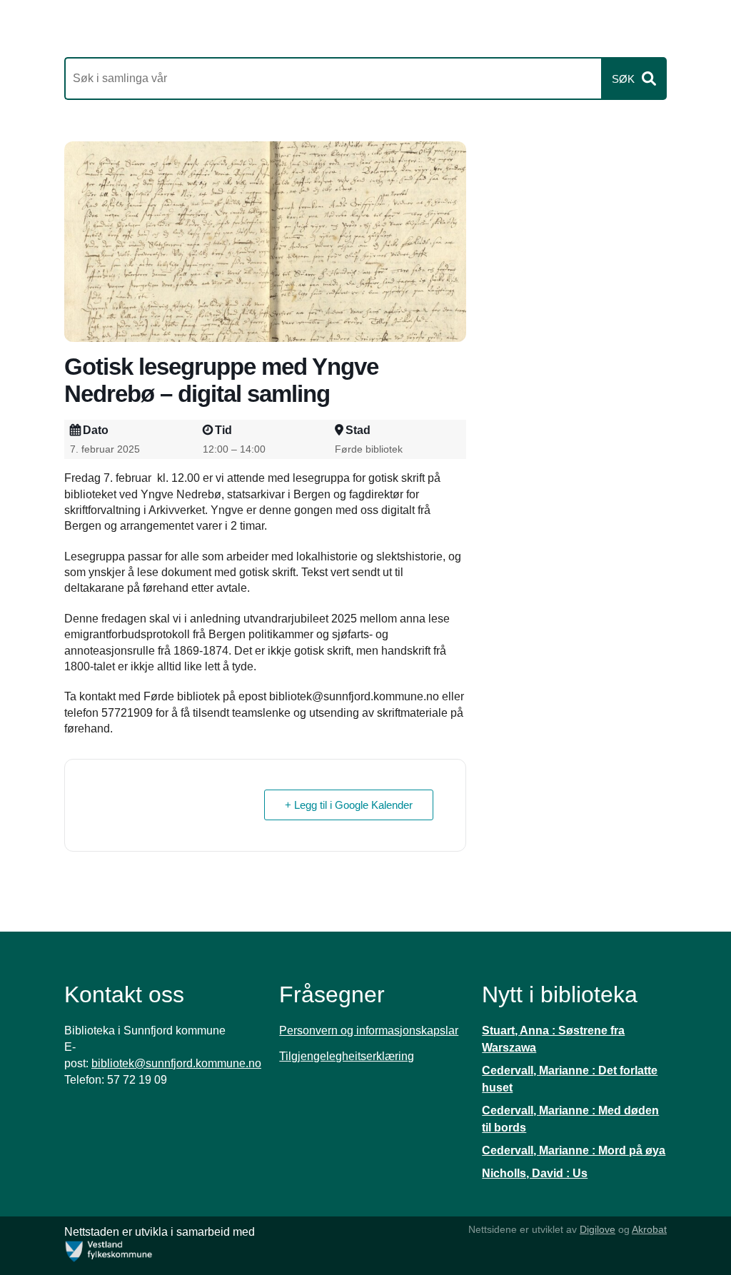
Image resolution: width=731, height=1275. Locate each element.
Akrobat (649, 1229)
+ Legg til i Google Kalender (349, 805)
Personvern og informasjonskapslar (368, 1030)
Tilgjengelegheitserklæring (346, 1056)
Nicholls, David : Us (535, 1173)
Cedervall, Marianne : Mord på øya (573, 1150)
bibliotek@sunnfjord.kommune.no (176, 1063)
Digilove (597, 1229)
